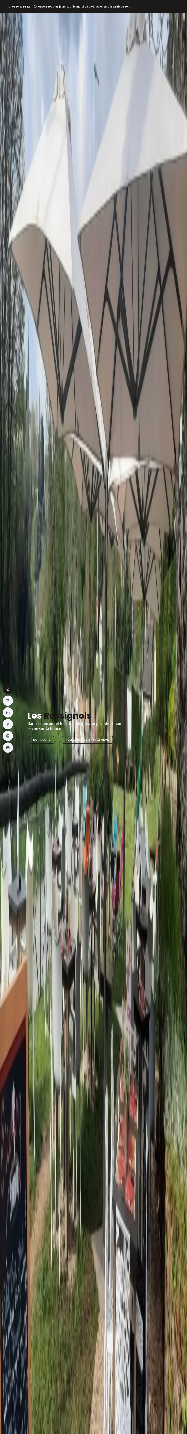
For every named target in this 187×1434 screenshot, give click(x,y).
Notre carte (41, 739)
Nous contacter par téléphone (87, 739)
